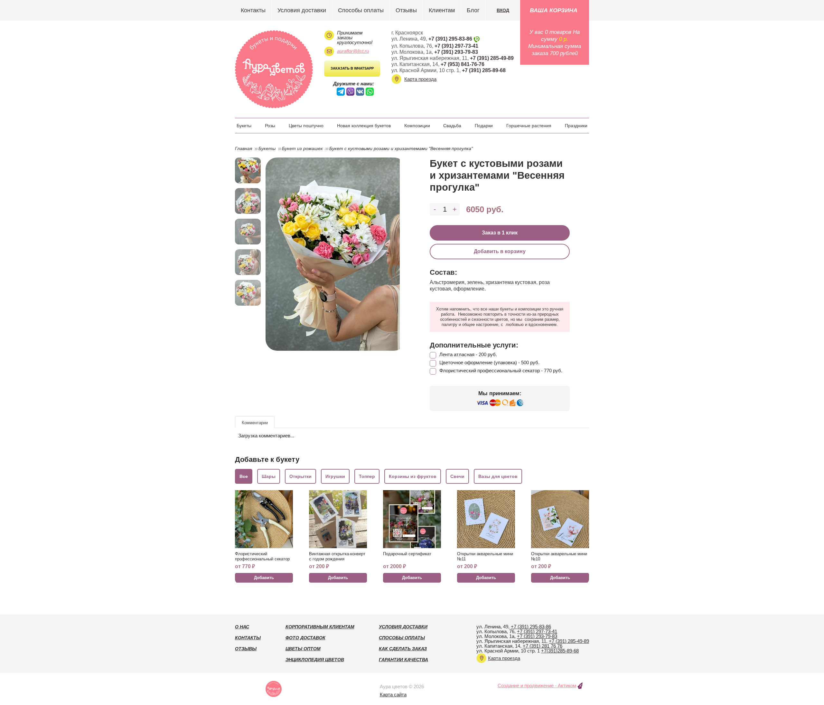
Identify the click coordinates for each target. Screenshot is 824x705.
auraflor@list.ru (353, 51)
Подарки (484, 125)
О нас (242, 626)
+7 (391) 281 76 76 (542, 646)
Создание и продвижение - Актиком (537, 685)
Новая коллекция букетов (364, 125)
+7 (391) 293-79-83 (456, 52)
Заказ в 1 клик (500, 232)
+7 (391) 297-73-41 (456, 46)
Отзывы (406, 10)
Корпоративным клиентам (320, 626)
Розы (270, 125)
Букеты (244, 125)
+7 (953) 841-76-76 (462, 64)
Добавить (264, 577)
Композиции (417, 125)
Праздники (576, 125)
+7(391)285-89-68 (560, 650)
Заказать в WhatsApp (352, 68)
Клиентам (442, 10)
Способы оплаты (361, 10)
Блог (473, 10)
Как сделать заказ (403, 648)
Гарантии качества (403, 659)
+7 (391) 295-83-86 (450, 39)
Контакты (253, 10)
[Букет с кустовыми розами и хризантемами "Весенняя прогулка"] (336, 254)
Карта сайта (393, 694)
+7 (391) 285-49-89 (492, 58)
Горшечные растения (528, 125)
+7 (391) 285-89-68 (484, 70)
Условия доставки (301, 10)
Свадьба (452, 125)
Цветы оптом (303, 648)
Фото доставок (305, 637)
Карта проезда (420, 79)
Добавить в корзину (500, 251)
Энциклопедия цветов (315, 659)
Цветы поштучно (306, 125)
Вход (503, 10)
